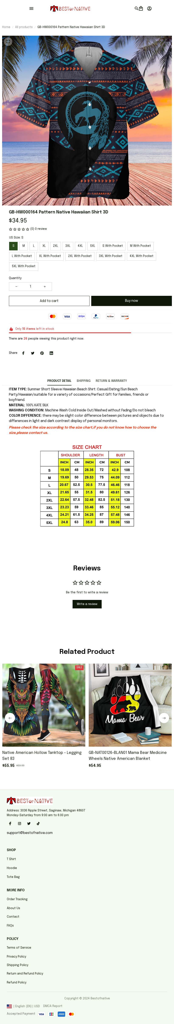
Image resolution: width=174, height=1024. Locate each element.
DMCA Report (52, 1006)
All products (24, 27)
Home (6, 27)
